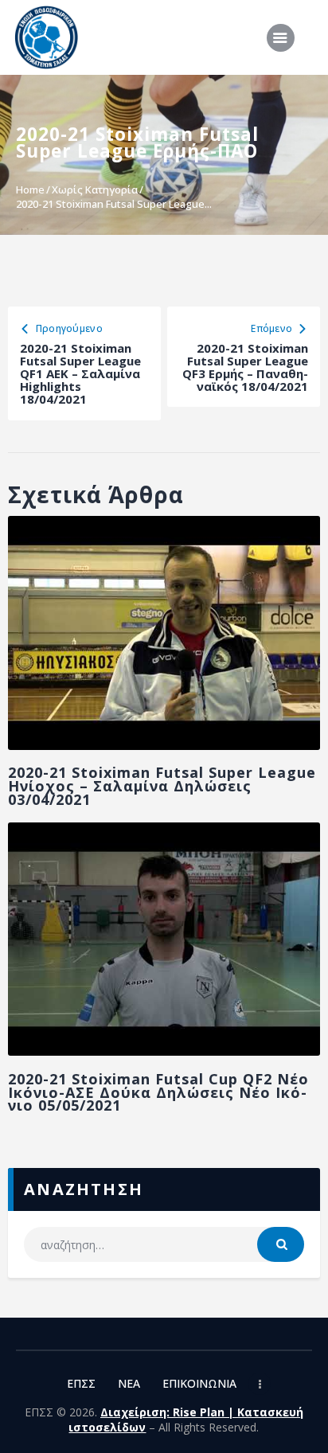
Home (30, 189)
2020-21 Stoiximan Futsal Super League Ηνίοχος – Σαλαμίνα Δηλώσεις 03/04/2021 (162, 786)
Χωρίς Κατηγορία (95, 189)
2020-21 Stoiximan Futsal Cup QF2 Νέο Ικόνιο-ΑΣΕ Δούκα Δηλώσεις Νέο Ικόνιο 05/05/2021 (158, 1092)
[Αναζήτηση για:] (163, 1244)
